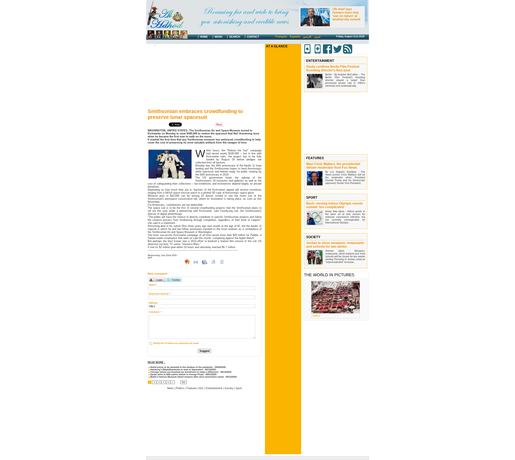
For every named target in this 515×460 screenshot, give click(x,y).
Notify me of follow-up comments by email (176, 343)
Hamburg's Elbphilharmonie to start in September (176, 369)
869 (183, 382)
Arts (159, 45)
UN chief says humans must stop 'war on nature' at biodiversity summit (346, 14)
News (170, 388)
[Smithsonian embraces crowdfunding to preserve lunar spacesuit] (170, 150)
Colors (316, 315)
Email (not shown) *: (160, 294)
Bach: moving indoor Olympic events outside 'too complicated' (334, 205)
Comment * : (155, 312)
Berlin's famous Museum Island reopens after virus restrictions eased (187, 377)
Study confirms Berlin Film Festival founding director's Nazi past (332, 68)
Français (281, 36)
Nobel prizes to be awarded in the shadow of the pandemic (181, 367)
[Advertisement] (204, 77)
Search (234, 36)
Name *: (153, 284)
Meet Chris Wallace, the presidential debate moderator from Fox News (333, 165)
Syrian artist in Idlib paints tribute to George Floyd (177, 374)
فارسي (307, 36)
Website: (153, 303)
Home (203, 36)
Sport (239, 388)
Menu (218, 36)
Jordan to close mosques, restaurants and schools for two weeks (335, 244)
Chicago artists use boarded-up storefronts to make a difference (184, 372)
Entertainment (214, 388)
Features (192, 388)
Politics (180, 388)
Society (229, 388)
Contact (252, 36)
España (295, 36)
